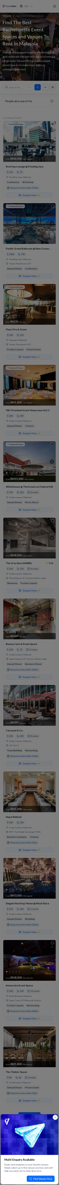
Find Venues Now (42, 1178)
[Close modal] (55, 1117)
